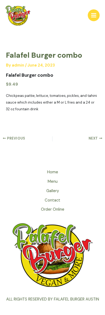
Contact (52, 200)
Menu (53, 181)
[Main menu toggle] (94, 15)
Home (52, 172)
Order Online (52, 209)
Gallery (52, 190)
